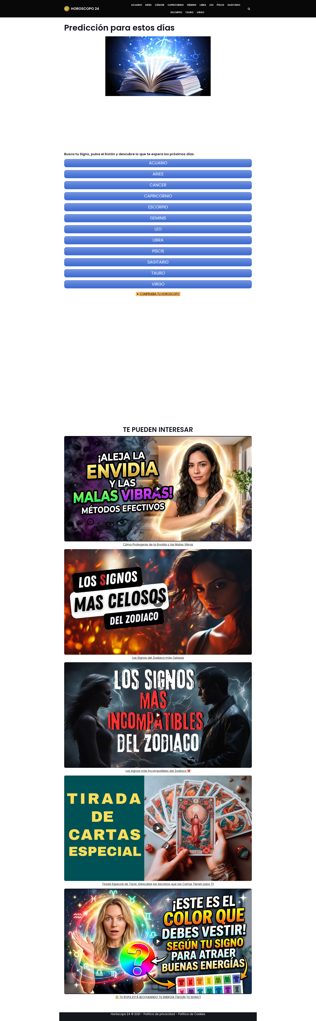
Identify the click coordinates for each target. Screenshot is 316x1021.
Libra (203, 5)
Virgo (200, 12)
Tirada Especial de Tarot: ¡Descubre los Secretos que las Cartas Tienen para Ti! (158, 884)
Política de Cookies (191, 1014)
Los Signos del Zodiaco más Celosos (158, 658)
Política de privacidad (159, 1014)
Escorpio (176, 12)
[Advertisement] (156, 124)
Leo (211, 5)
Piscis (220, 5)
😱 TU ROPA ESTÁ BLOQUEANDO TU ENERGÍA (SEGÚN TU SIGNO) (158, 997)
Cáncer (159, 5)
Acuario (136, 5)
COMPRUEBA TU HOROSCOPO (160, 294)
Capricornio (176, 5)
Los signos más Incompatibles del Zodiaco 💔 (158, 771)
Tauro (189, 12)
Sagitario (233, 5)
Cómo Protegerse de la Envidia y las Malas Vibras (158, 545)
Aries (148, 5)
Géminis (191, 5)
